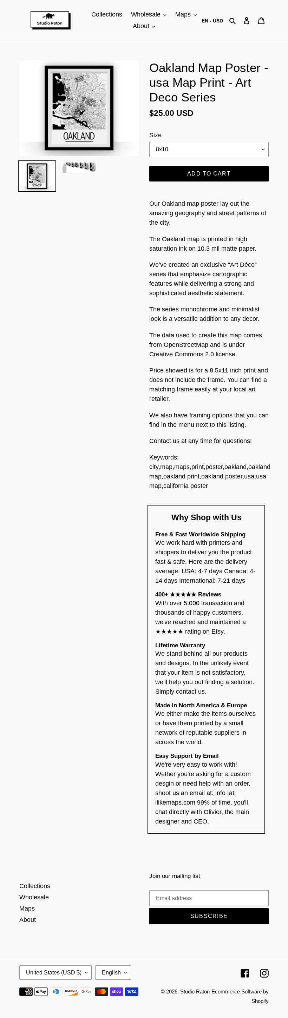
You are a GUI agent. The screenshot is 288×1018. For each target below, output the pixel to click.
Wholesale (34, 897)
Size (155, 135)
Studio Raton (195, 991)
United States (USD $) (53, 973)
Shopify (260, 1001)
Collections (34, 886)
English (111, 973)
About (27, 919)
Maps (27, 908)
